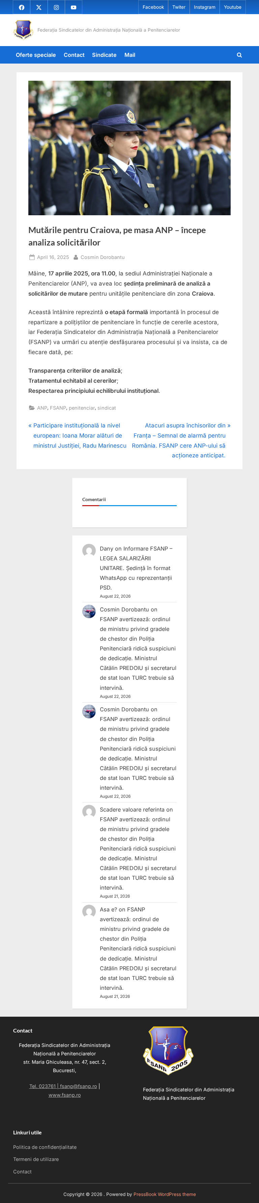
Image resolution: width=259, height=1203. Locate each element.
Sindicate (104, 54)
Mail (129, 54)
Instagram (204, 7)
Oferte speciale (36, 54)
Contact (74, 54)
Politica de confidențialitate (45, 1147)
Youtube (232, 7)
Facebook (153, 7)
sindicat (106, 408)
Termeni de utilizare (36, 1159)
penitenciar (82, 408)
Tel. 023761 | (44, 1086)
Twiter (178, 7)
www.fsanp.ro (65, 1095)
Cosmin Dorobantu (103, 257)
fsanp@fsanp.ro (78, 1086)
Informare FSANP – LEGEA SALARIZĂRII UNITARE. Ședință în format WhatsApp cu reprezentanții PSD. (136, 568)
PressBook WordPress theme (165, 1194)
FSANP (58, 408)
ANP (42, 408)
